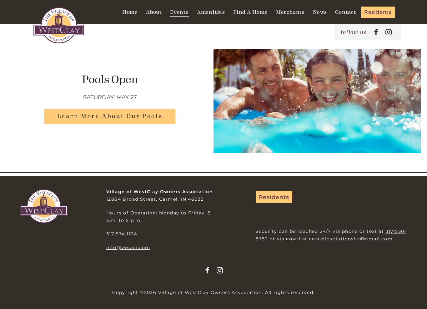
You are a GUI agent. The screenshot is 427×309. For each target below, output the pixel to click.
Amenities (211, 12)
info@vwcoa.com (128, 247)
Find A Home (250, 12)
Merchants (290, 12)
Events (179, 12)
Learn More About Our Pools (110, 116)
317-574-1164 (121, 234)
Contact (345, 12)
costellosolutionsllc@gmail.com (351, 239)
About (154, 12)
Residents (378, 12)
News (320, 12)
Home (130, 12)
